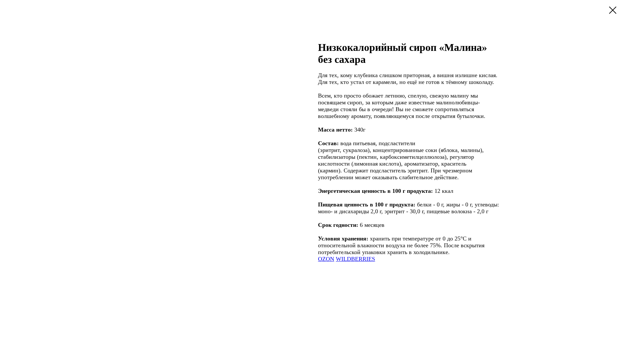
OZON (326, 259)
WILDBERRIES (355, 259)
